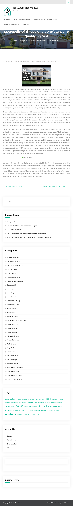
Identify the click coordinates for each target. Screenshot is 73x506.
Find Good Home (24, 19)
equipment (42, 402)
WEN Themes (65, 503)
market (55, 406)
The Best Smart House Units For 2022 (55, 186)
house (19, 406)
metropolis (46, 61)
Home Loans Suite (13, 305)
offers (52, 61)
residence (10, 414)
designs (61, 399)
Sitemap (9, 448)
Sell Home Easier (12, 356)
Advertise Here (12, 440)
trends (37, 415)
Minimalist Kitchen (13, 336)
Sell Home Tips (12, 360)
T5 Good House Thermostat (14, 186)
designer (55, 399)
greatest (13, 406)
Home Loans (51, 19)
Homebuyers (26, 61)
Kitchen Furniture (12, 332)
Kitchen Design (12, 328)
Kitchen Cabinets (12, 324)
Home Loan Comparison (15, 297)
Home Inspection (12, 293)
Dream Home (11, 273)
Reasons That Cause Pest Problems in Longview (22, 226)
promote (37, 410)
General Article (26, 24)
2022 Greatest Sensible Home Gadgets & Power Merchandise (26, 234)
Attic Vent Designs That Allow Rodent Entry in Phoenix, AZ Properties (29, 237)
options (27, 410)
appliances (13, 399)
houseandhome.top (25, 8)
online (22, 410)
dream (30, 402)
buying (19, 399)
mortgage (9, 410)
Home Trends (11, 308)
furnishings (53, 402)
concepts (38, 399)
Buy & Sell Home (9, 19)
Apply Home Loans (13, 257)
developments (9, 402)
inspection (33, 406)
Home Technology (10, 24)
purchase (49, 410)
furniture (59, 402)
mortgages (17, 410)
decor (43, 399)
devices (16, 402)
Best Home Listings (13, 261)
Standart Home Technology (15, 379)
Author (17, 61)
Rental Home (11, 352)
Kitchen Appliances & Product (16, 320)
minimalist (60, 406)
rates (53, 410)
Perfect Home (11, 344)
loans (49, 406)
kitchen (41, 406)
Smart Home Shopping (14, 375)
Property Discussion (13, 348)
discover (25, 402)
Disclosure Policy (12, 444)
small (27, 415)
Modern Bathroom (13, 340)
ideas (26, 406)
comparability (31, 399)
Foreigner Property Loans (15, 281)
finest (48, 402)
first (41, 61)
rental (57, 410)
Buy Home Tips (12, 269)
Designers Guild (12, 222)
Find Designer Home (13, 277)
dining (21, 402)
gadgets (7, 406)
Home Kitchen (39, 19)
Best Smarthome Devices (15, 265)
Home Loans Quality (13, 301)
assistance (36, 61)
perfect (31, 410)
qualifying (57, 61)
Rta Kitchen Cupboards (14, 230)
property (43, 410)
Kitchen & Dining (12, 316)
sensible (21, 414)
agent (7, 399)
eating (35, 402)
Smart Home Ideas (13, 371)
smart (32, 414)
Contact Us (10, 436)
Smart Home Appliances (15, 367)
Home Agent (11, 289)
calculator (24, 399)
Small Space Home (13, 363)
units (41, 415)
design (48, 399)
